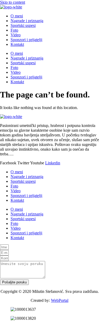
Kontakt (17, 44)
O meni (17, 16)
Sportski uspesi (23, 25)
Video (16, 35)
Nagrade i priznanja (27, 20)
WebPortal (59, 300)
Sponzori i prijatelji (26, 39)
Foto (14, 30)
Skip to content (12, 2)
